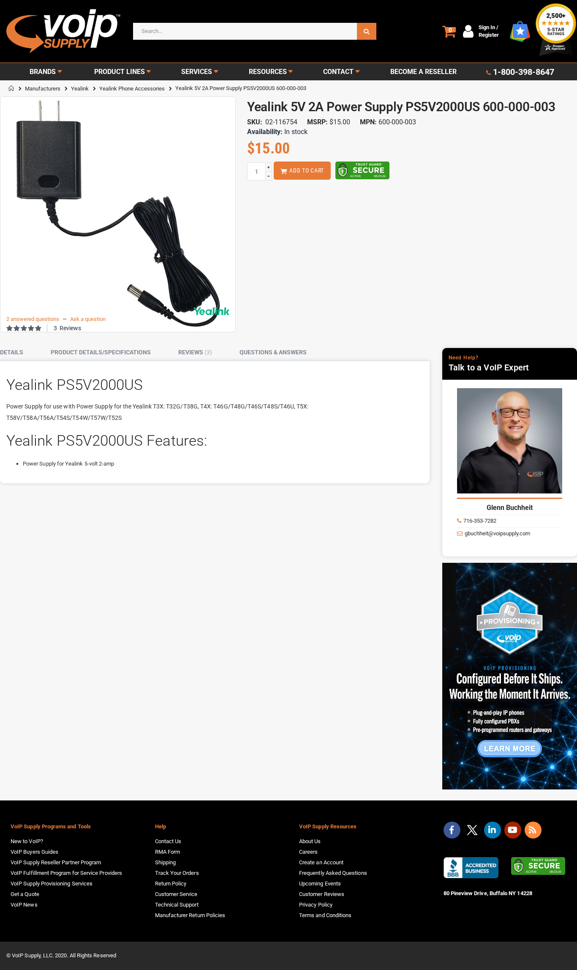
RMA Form (167, 852)
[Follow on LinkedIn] (492, 830)
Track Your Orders (177, 873)
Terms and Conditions (325, 915)
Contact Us (168, 841)
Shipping (165, 862)
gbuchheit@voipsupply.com (497, 533)
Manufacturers (42, 88)
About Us (310, 841)
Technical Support (177, 904)
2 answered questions (32, 319)
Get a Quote (25, 894)
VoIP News (24, 904)
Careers (308, 852)
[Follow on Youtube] (512, 830)
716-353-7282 (479, 521)
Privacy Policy (315, 904)
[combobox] (254, 31)
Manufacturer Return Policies (190, 915)
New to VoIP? (27, 841)
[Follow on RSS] (533, 830)
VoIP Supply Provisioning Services (52, 883)
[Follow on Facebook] (452, 830)
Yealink (80, 88)
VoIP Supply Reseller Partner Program (56, 862)
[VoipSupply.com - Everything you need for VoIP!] (63, 31)
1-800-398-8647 (523, 72)
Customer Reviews (321, 894)
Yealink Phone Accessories (132, 88)
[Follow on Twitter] (472, 832)
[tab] (18, 353)
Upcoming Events (320, 883)
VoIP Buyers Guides (34, 852)
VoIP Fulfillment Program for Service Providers (66, 873)
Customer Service (176, 894)
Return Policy (171, 883)
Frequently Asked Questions (333, 873)
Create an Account (321, 862)
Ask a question (88, 319)
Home (11, 88)
